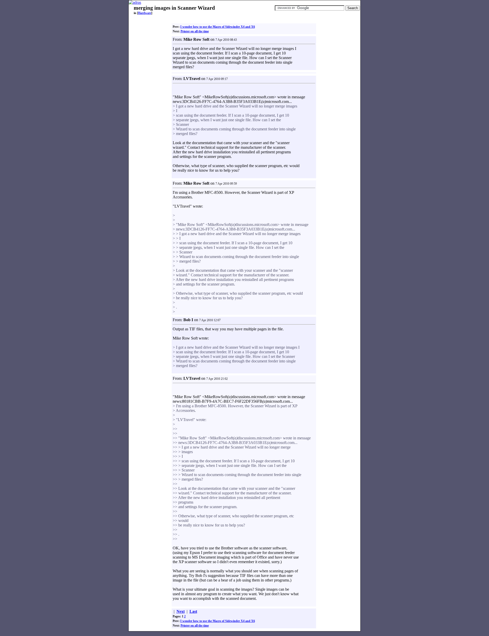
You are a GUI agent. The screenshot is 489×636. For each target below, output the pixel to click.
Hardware (144, 13)
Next (180, 611)
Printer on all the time (195, 31)
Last (193, 611)
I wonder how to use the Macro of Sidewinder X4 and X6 (217, 27)
